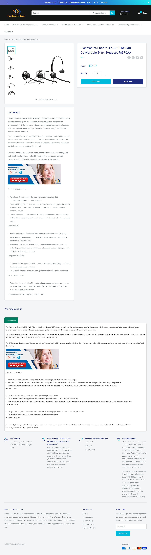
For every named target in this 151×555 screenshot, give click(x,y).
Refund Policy (87, 521)
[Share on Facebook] (129, 57)
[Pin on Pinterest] (133, 57)
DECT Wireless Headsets (71, 25)
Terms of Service (89, 528)
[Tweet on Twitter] (137, 57)
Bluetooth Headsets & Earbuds (99, 25)
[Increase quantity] (103, 73)
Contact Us (8, 32)
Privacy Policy (87, 517)
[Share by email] (141, 57)
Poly (82, 58)
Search (85, 513)
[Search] (112, 12)
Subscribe (123, 533)
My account (124, 14)
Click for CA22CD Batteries (96, 2)
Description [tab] (11, 320)
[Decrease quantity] (91, 73)
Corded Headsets (48, 25)
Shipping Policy (88, 524)
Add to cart (95, 81)
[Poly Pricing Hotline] (34, 164)
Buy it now (128, 81)
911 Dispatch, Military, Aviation (24, 25)
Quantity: (84, 73)
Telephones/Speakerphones (129, 25)
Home (6, 25)
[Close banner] (148, 2)
